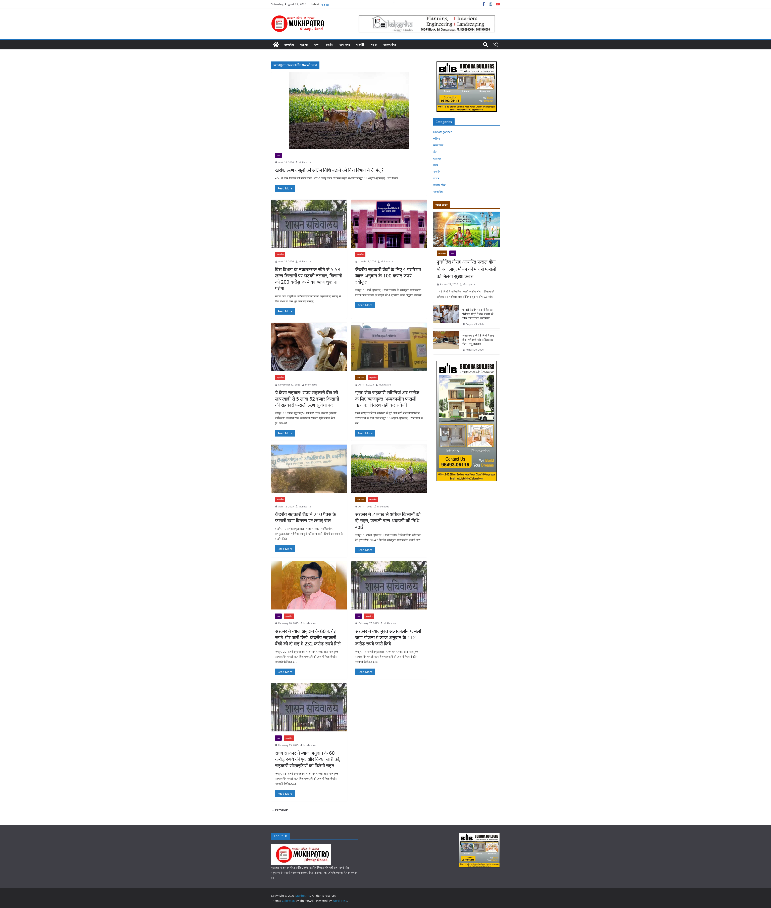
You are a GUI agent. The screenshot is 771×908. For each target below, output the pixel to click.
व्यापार (374, 44)
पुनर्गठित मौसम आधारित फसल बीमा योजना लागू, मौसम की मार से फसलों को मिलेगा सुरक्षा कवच (466, 268)
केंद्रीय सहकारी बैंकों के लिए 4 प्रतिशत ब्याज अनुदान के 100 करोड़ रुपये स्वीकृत (388, 275)
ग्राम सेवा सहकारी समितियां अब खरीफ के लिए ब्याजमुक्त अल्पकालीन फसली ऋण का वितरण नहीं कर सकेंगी (387, 398)
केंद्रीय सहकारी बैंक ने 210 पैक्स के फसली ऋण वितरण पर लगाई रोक (305, 517)
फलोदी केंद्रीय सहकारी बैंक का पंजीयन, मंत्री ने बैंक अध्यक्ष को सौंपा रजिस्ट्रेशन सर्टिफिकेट (477, 314)
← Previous (280, 810)
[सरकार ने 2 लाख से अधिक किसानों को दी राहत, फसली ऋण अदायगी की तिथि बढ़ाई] (389, 469)
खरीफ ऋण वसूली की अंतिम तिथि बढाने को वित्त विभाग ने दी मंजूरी (329, 170)
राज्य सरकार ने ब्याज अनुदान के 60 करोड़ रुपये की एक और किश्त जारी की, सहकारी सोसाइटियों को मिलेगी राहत (307, 759)
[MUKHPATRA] (301, 846)
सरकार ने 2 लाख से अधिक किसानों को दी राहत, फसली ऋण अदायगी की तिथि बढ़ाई (387, 520)
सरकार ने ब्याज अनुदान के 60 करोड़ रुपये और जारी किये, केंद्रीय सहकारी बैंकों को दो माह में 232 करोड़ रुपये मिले (308, 637)
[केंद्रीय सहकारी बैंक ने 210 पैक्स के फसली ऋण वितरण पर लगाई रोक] (309, 469)
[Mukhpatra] (276, 44)
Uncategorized (443, 132)
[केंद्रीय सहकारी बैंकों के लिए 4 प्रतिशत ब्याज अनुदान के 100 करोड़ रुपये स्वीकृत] (389, 224)
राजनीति (360, 44)
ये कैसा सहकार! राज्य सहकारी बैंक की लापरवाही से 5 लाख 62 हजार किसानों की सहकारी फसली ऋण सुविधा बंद (307, 398)
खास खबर (345, 44)
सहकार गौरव (389, 44)
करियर (436, 138)
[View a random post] (495, 44)
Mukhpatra (305, 162)
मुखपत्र (304, 44)
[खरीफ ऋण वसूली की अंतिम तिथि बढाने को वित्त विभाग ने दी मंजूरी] (349, 110)
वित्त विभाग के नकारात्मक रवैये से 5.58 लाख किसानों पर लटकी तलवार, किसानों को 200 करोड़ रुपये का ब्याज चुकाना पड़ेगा (308, 278)
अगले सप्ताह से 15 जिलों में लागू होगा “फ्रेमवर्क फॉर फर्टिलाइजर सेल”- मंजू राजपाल (478, 339)
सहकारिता (289, 44)
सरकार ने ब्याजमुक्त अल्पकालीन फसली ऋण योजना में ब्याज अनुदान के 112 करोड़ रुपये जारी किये (388, 637)
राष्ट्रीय (329, 44)
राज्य (316, 44)
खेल (435, 152)
